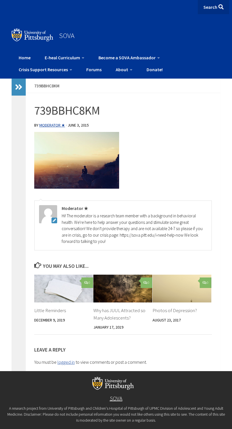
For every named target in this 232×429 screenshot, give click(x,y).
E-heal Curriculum (62, 57)
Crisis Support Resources (43, 69)
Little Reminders (50, 310)
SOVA (66, 35)
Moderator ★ (52, 125)
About (122, 69)
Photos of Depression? (174, 310)
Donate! (155, 69)
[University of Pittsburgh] (32, 40)
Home (25, 57)
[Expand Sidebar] (19, 87)
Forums (94, 69)
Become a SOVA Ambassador (127, 57)
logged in (66, 362)
